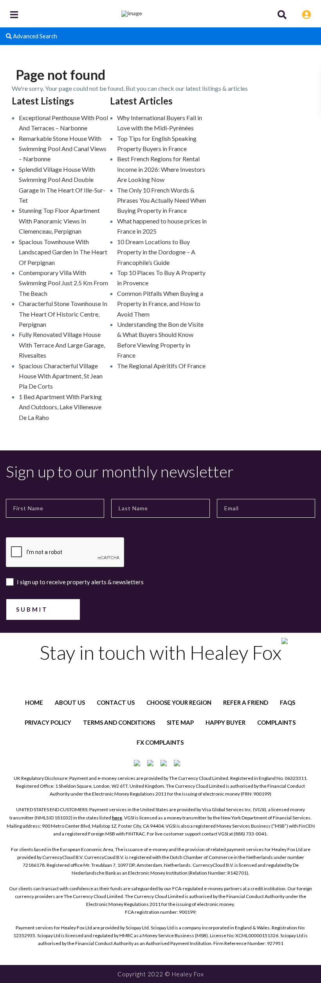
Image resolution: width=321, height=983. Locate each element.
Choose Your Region (178, 702)
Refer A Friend (245, 702)
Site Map (180, 722)
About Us (70, 702)
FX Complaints (160, 742)
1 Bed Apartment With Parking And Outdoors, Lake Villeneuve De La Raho (60, 407)
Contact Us (116, 702)
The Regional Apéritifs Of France (161, 365)
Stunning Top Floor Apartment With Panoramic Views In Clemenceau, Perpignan (59, 221)
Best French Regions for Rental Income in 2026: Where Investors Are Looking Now (161, 169)
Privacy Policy (48, 722)
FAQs (287, 702)
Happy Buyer (225, 722)
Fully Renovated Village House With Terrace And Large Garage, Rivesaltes (62, 345)
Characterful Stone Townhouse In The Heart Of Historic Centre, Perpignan (63, 314)
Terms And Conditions (119, 722)
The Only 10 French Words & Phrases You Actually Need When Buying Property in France (161, 200)
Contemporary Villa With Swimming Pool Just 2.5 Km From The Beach (63, 283)
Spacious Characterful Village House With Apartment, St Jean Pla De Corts (61, 376)
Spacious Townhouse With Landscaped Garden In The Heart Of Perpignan (63, 252)
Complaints (276, 722)
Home (34, 702)
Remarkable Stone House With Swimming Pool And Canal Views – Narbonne (62, 149)
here (117, 818)
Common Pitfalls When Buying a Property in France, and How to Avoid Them (160, 304)
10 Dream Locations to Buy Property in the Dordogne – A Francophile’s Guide (156, 252)
